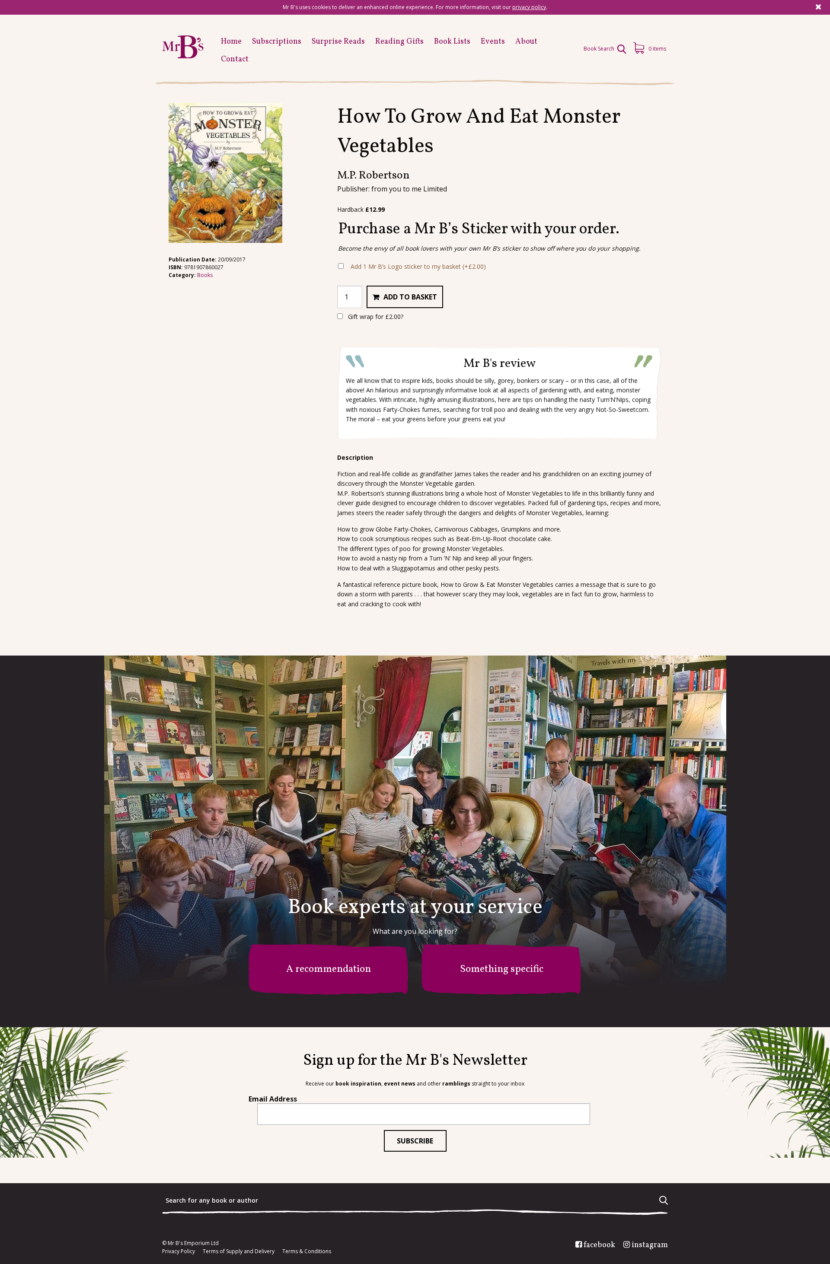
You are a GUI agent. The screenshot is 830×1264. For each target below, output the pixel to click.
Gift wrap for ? (374, 316)
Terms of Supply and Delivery (239, 1251)
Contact (235, 59)
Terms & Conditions (306, 1251)
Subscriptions (276, 41)
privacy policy (529, 7)
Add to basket (410, 297)
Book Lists (452, 41)
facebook (599, 1245)
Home (231, 41)
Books (205, 275)
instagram (650, 1245)
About (526, 41)
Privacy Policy (178, 1251)
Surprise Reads (338, 41)
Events (493, 41)
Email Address (273, 1099)
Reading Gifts (399, 41)
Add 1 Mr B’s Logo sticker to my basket (418, 266)
